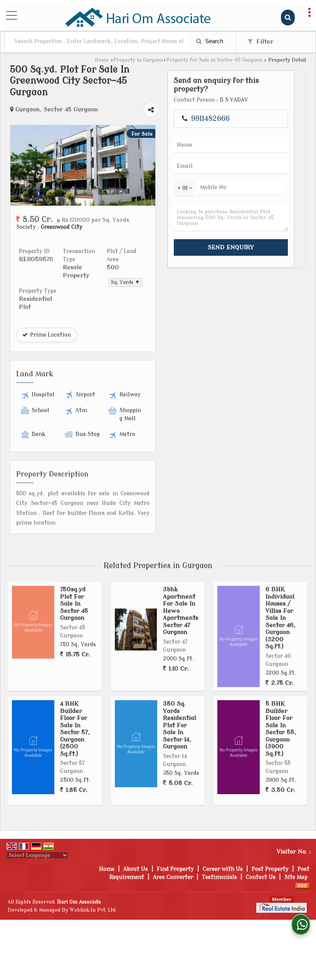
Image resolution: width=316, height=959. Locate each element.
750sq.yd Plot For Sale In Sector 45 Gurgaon (74, 603)
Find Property (175, 869)
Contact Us (261, 877)
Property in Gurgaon (138, 60)
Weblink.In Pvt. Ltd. (93, 910)
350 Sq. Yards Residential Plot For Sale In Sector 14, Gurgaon (179, 725)
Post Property (270, 869)
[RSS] (302, 885)
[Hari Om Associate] (138, 17)
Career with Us (223, 869)
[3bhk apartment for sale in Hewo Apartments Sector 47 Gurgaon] (136, 630)
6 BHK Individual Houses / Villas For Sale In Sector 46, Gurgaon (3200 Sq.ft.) (281, 618)
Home (102, 60)
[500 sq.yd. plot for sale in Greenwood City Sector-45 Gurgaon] (82, 204)
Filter (263, 41)
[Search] (288, 17)
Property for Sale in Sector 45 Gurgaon (214, 60)
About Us (135, 869)
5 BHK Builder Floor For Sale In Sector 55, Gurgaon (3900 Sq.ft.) (281, 728)
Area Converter (173, 877)
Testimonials (219, 877)
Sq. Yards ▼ (125, 282)
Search (213, 41)
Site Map (296, 877)
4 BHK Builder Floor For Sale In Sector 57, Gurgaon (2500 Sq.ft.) (75, 728)
